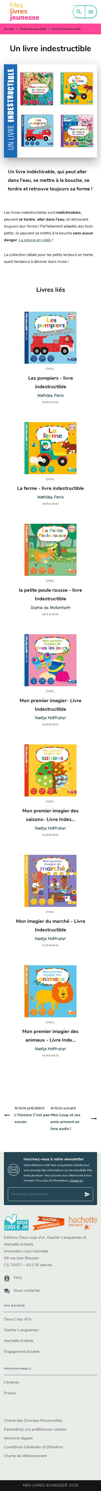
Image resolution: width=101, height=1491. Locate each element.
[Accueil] (24, 11)
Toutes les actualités (33, 29)
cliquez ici (76, 1180)
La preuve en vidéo (35, 240)
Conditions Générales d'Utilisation (33, 1447)
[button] (50, 1319)
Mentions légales (18, 1438)
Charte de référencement (25, 1456)
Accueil (9, 29)
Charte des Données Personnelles (33, 1421)
